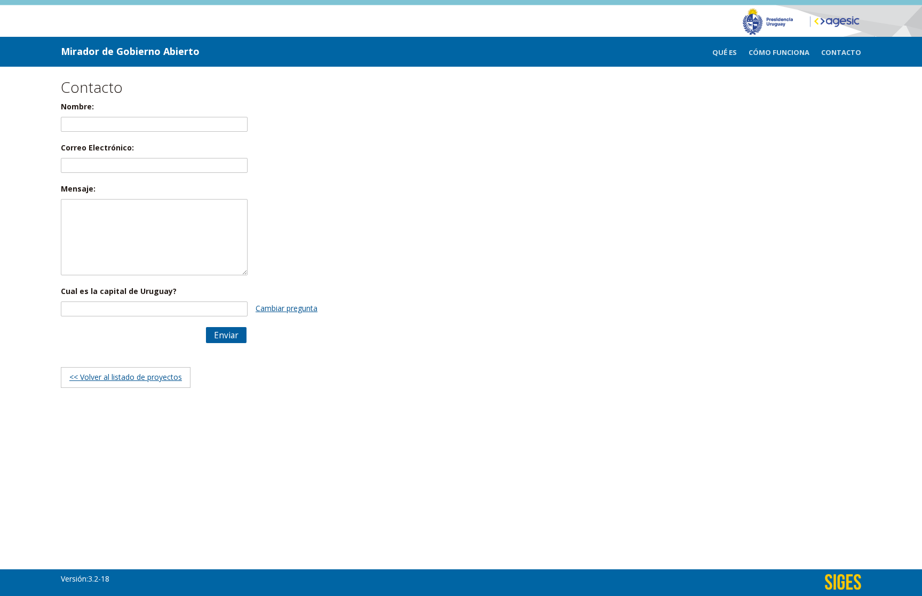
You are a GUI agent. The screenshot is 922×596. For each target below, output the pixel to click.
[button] (226, 335)
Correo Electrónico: (97, 147)
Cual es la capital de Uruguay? (119, 291)
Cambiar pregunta (286, 308)
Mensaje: (78, 189)
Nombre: (77, 106)
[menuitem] (730, 53)
